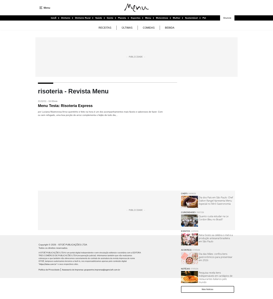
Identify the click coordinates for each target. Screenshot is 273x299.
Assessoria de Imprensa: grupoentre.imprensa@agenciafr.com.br (91, 269)
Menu (148, 18)
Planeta (122, 18)
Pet (204, 18)
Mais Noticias (207, 289)
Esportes (135, 18)
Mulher (176, 18)
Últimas (127, 27)
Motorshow (162, 18)
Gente (110, 18)
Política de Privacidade (49, 269)
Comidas (149, 27)
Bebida (169, 27)
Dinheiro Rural (83, 18)
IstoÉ (53, 18)
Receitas (105, 27)
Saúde (98, 18)
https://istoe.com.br (48, 264)
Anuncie (227, 18)
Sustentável (191, 18)
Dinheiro (65, 18)
